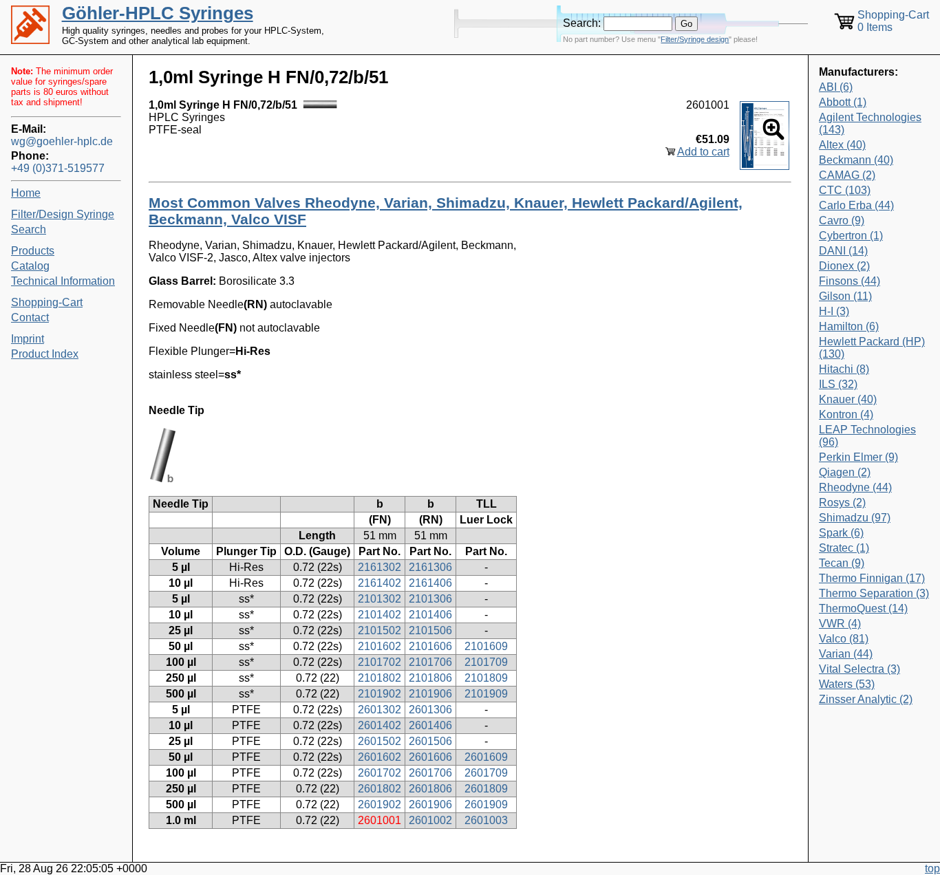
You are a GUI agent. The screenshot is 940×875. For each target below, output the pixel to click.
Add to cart (703, 152)
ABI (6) (836, 87)
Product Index (44, 354)
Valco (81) (843, 639)
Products (32, 251)
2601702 (379, 773)
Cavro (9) (841, 220)
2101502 (379, 630)
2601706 (430, 773)
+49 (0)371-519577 (58, 168)
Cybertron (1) (851, 235)
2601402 (379, 725)
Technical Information (63, 281)
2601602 (379, 757)
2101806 (430, 678)
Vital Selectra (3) (859, 669)
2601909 (486, 804)
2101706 (430, 662)
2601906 (430, 804)
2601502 (379, 741)
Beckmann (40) (856, 160)
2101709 (486, 662)
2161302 (379, 567)
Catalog (30, 266)
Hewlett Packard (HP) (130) (872, 348)
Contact (30, 317)
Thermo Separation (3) (874, 593)
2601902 (379, 804)
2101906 (430, 694)
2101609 (486, 646)
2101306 (430, 599)
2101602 (379, 646)
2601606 (430, 757)
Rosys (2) (842, 502)
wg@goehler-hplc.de (62, 141)
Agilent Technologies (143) (870, 123)
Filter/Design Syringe (62, 214)
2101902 (379, 694)
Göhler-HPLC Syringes (157, 13)
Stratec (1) (844, 548)
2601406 (430, 725)
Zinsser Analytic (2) (865, 699)
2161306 (430, 567)
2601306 (430, 709)
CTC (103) (844, 190)
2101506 (430, 630)
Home (26, 193)
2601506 (430, 741)
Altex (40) (842, 145)
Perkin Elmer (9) (858, 457)
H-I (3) (834, 311)
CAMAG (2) (847, 175)
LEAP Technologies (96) (867, 436)
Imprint (27, 339)
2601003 (486, 820)
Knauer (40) (848, 399)
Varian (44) (846, 654)
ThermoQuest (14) (863, 608)
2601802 (379, 789)
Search (28, 229)
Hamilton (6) (849, 326)
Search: (582, 23)
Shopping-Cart (47, 302)
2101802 (379, 678)
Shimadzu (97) (854, 517)
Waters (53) (847, 684)
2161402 (379, 583)
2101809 (486, 678)
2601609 (486, 757)
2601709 (486, 773)
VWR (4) (840, 623)
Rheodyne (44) (855, 487)
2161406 (430, 583)
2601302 (379, 709)
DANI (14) (843, 251)
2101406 (430, 614)
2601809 (486, 789)
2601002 (430, 820)
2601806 (430, 789)
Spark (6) (841, 533)
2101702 (379, 662)
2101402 (379, 614)
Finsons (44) (849, 281)
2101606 (430, 646)
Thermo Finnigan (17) (872, 578)
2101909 (486, 694)
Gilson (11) (845, 296)
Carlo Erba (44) (856, 205)
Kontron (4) (846, 414)
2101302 (379, 599)
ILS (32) (838, 384)
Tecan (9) (841, 563)
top (932, 868)
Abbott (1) (842, 102)
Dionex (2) (844, 266)
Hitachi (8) (844, 369)
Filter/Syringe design (695, 39)
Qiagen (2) (844, 472)
